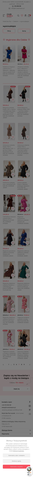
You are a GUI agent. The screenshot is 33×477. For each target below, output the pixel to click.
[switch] (29, 474)
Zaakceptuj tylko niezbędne (16, 455)
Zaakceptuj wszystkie (16, 466)
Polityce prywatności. (18, 451)
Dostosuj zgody (16, 461)
